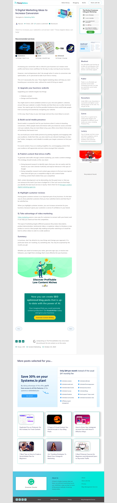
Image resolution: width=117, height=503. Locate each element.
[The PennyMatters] (21, 3)
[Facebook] (17, 500)
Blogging (76, 3)
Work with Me (95, 3)
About (83, 478)
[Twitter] (20, 500)
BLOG (84, 3)
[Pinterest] (25, 500)
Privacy (84, 484)
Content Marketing (35, 347)
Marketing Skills (29, 17)
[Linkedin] (23, 500)
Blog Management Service (90, 487)
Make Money (66, 3)
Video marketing (23, 217)
